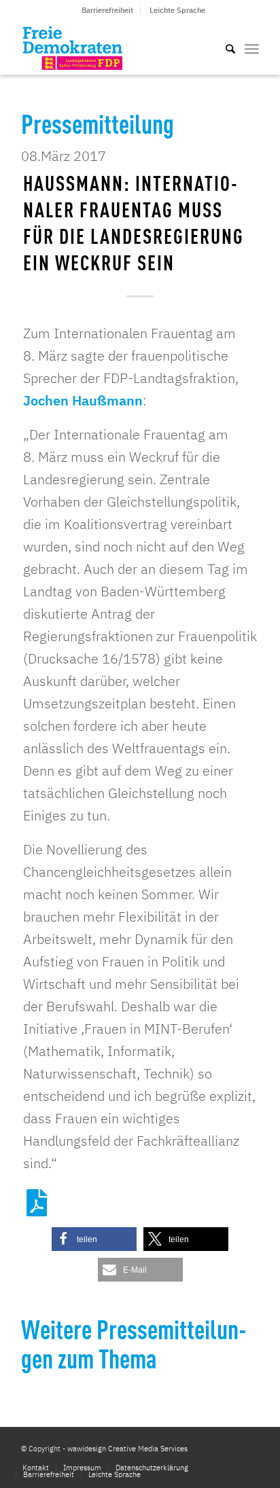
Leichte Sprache (177, 10)
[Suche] (223, 47)
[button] (94, 1239)
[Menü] (252, 47)
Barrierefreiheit (107, 10)
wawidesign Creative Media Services (127, 1448)
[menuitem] (108, 10)
